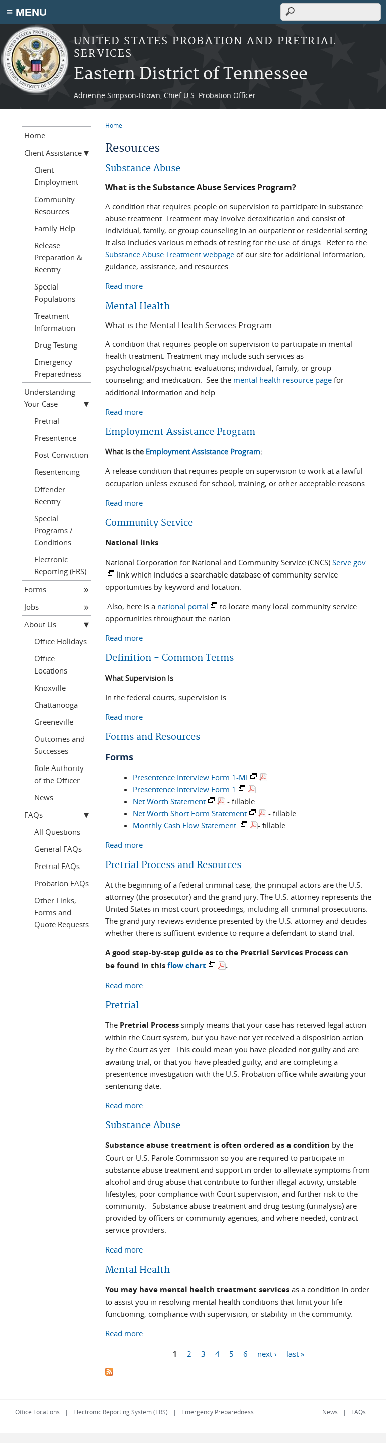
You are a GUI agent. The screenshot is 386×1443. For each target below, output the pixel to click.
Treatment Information (54, 322)
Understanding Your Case (49, 398)
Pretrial (122, 1005)
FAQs (33, 815)
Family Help (54, 228)
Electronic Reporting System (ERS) (120, 1412)
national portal (182, 606)
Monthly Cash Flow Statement (185, 825)
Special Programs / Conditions (53, 530)
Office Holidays (60, 641)
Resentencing (57, 472)
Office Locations (50, 664)
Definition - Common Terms (169, 658)
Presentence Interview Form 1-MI (190, 777)
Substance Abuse (142, 168)
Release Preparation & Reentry (58, 257)
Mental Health (137, 306)
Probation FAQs (61, 883)
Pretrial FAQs (57, 866)
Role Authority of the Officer (59, 774)
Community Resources (54, 205)
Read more (124, 286)
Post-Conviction (61, 455)
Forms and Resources (152, 737)
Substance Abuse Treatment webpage (169, 254)
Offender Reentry (49, 495)
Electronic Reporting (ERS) (60, 565)
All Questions (57, 832)
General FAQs (58, 849)
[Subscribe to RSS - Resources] (109, 1373)
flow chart (186, 965)
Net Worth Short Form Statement (190, 813)
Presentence (55, 438)
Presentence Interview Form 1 (184, 789)
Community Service (149, 523)
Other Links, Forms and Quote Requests (61, 912)
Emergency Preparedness (57, 368)
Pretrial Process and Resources (173, 865)
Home (113, 125)
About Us (40, 624)
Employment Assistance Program (180, 432)
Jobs (31, 607)
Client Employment (56, 176)
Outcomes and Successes (59, 745)
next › (267, 1353)
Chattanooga (56, 705)
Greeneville (53, 722)
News (43, 797)
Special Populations (54, 292)
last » (295, 1353)
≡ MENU (27, 12)
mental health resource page (282, 380)
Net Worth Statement (169, 801)
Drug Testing (55, 345)
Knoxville (50, 688)
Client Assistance (53, 153)
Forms (35, 589)
